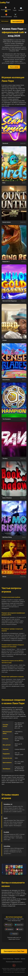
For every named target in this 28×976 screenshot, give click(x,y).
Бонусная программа (6, 15)
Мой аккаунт (5, 21)
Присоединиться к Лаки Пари (14, 951)
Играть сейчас (14, 67)
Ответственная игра (8, 958)
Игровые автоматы (6, 8)
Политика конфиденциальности (14, 961)
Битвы (15, 15)
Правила (23, 958)
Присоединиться (17, 21)
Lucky (5, 2)
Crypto (14, 9)
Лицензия (17, 958)
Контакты (21, 9)
